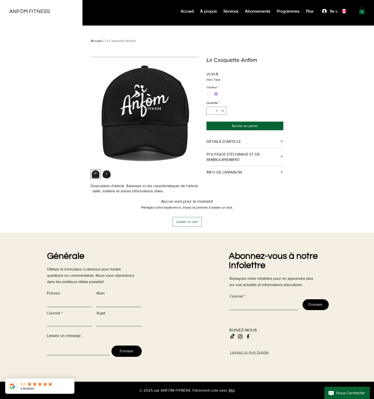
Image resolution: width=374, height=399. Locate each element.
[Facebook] (248, 336)
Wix (232, 390)
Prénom (53, 293)
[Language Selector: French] (347, 11)
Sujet (101, 313)
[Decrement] (210, 110)
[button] (362, 10)
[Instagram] (240, 336)
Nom (101, 293)
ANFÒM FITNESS (29, 11)
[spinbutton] (216, 110)
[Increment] (223, 110)
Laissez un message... (65, 336)
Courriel (53, 313)
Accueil (96, 41)
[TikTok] (232, 336)
